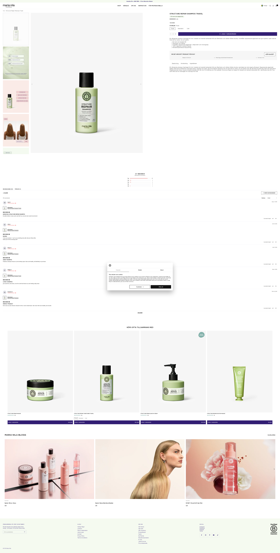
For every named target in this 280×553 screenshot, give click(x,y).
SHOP (119, 5)
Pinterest (202, 529)
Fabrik (140, 534)
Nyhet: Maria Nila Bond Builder (104, 503)
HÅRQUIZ (126, 5)
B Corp (140, 539)
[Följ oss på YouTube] (214, 535)
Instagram (202, 527)
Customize (139, 286)
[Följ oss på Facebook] (202, 535)
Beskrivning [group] (175, 63)
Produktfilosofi (142, 532)
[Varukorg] (276, 5)
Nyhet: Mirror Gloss (10, 503)
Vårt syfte (140, 528)
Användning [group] (184, 63)
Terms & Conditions (82, 538)
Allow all (161, 286)
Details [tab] (140, 270)
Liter (188, 28)
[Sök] (270, 5)
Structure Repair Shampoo (13, 230)
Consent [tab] (118, 270)
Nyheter (7, 500)
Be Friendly (141, 536)
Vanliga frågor (81, 527)
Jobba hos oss (142, 541)
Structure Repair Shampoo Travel (186, 14)
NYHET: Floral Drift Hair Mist (194, 503)
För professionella (142, 543)
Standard (180, 28)
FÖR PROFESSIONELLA (156, 5)
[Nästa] (141, 84)
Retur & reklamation (83, 530)
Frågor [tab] (18, 189)
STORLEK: (174, 25)
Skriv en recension (270, 193)
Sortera (263, 198)
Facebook (202, 528)
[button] (174, 19)
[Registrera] (24, 531)
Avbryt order (81, 532)
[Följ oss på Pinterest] (210, 535)
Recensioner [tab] (8, 189)
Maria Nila (9, 548)
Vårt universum (142, 530)
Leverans (80, 528)
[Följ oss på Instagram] (206, 535)
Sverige (265, 5)
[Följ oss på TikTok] (218, 535)
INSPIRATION (142, 5)
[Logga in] (273, 5)
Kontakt (80, 534)
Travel (172, 28)
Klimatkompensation (143, 538)
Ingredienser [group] (193, 63)
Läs (5, 505)
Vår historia (141, 527)
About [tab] (161, 270)
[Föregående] (32, 84)
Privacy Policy (81, 536)
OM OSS (133, 5)
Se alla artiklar (271, 434)
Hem (4, 10)
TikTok (201, 531)
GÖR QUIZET (269, 54)
